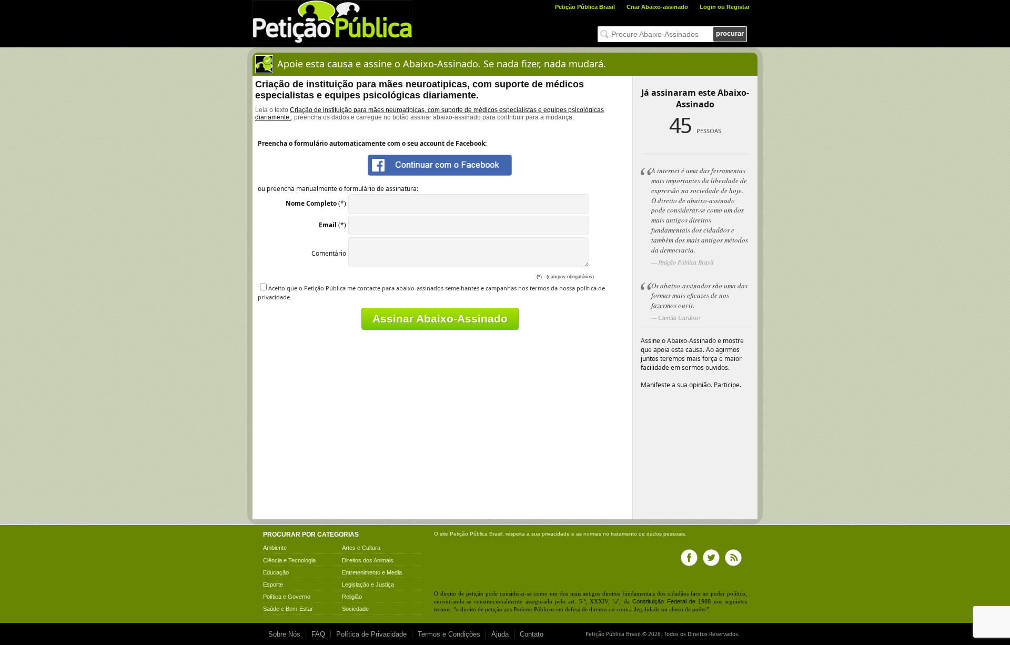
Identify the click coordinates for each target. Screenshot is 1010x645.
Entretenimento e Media (372, 572)
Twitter (711, 557)
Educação (276, 572)
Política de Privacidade (371, 634)
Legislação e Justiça (368, 584)
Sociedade (355, 609)
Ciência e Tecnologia (289, 560)
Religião (352, 596)
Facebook (689, 557)
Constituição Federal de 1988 (671, 601)
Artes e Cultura (361, 548)
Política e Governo (286, 596)
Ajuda (500, 634)
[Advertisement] (346, 443)
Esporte (273, 584)
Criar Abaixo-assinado (657, 7)
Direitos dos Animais (367, 560)
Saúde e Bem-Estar (288, 609)
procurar (730, 33)
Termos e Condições (449, 634)
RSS (733, 557)
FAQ (318, 634)
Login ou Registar (725, 7)
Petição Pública (469, 534)
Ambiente (275, 548)
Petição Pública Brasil (585, 7)
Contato (531, 634)
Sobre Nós (284, 634)
